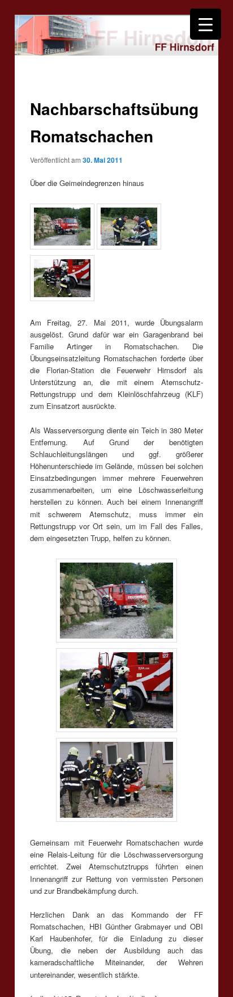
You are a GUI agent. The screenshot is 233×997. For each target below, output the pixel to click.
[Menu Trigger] (205, 24)
